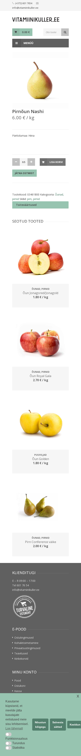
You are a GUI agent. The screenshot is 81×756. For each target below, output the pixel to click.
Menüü (28, 43)
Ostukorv (19, 686)
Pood (17, 680)
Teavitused (21, 653)
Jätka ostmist (24, 173)
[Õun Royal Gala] (40, 339)
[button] (8, 734)
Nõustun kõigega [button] (40, 724)
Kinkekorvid (21, 658)
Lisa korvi (56, 162)
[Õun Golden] (40, 422)
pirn (29, 199)
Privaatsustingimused (27, 648)
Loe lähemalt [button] (14, 728)
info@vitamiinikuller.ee (25, 7)
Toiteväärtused (26, 205)
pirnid (36, 199)
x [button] (78, 696)
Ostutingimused (24, 637)
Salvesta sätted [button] (57, 724)
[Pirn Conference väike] (40, 505)
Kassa (18, 691)
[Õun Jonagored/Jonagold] (40, 256)
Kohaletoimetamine (26, 643)
